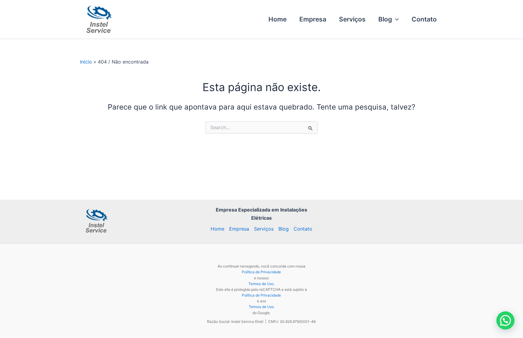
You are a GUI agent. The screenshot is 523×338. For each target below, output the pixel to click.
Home (277, 19)
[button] (395, 19)
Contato (424, 19)
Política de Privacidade (261, 272)
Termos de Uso (261, 283)
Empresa (312, 19)
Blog (385, 19)
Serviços (352, 19)
